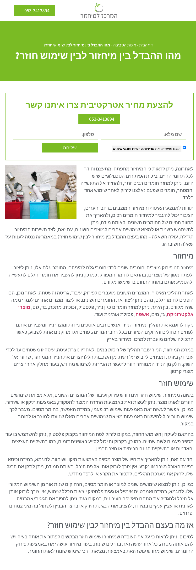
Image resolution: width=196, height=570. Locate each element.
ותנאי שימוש (122, 149)
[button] (189, 11)
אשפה (142, 314)
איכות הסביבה (124, 45)
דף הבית (146, 45)
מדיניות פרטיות (142, 149)
